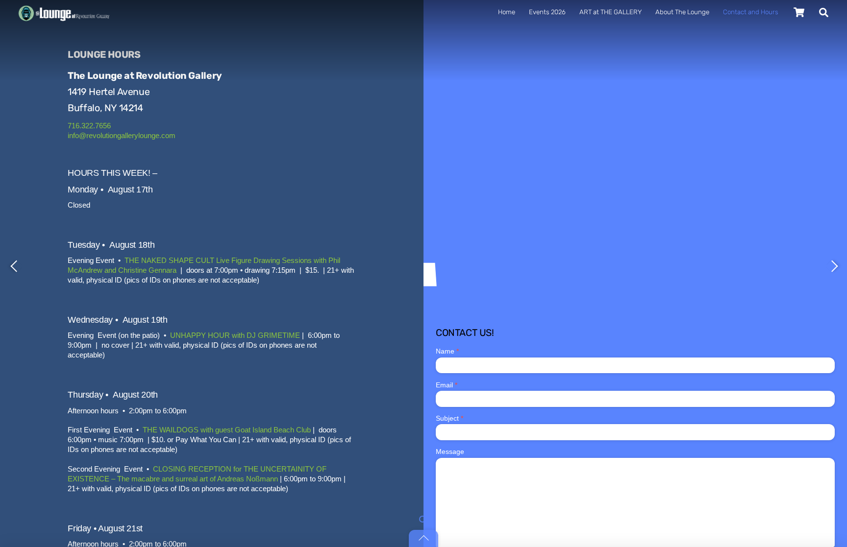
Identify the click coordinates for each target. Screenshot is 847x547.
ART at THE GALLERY (610, 12)
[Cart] (799, 12)
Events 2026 (547, 12)
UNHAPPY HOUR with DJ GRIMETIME (235, 335)
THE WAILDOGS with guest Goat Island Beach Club (227, 430)
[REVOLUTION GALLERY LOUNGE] (63, 47)
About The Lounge (682, 12)
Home (506, 12)
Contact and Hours (750, 12)
